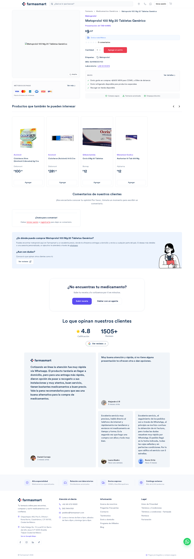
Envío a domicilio (107, 520)
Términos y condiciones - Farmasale (156, 512)
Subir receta (82, 301)
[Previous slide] (173, 106)
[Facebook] (20, 542)
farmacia (89, 11)
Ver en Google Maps (28, 536)
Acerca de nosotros (108, 504)
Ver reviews (23, 262)
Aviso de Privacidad (149, 504)
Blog (102, 527)
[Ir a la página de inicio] (34, 4)
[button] (138, 4)
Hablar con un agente (107, 301)
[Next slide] (179, 106)
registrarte (45, 222)
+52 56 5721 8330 (69, 504)
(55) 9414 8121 (68, 508)
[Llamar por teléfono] (145, 4)
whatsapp (74, 245)
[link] (139, 11)
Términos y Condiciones (151, 508)
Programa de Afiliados (109, 523)
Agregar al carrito (115, 50)
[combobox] (99, 50)
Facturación (146, 520)
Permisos (145, 516)
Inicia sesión (161, 4)
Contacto (104, 512)
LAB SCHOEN (104, 66)
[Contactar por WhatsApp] (151, 4)
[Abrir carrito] (170, 3)
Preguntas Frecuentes (109, 508)
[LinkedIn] (32, 542)
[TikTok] (39, 542)
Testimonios (105, 516)
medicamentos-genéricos (107, 11)
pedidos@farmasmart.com (73, 513)
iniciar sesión (32, 222)
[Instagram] (26, 542)
